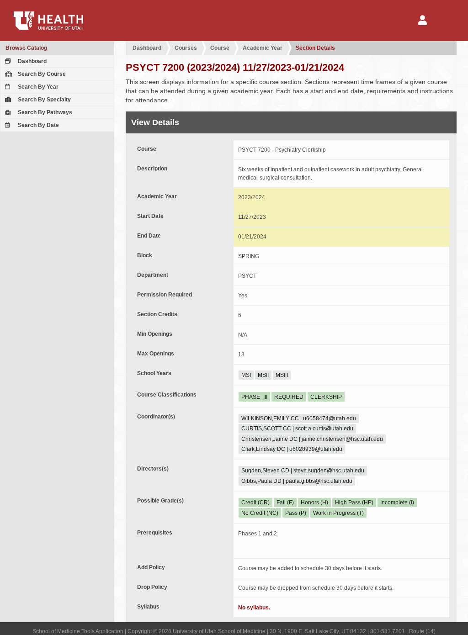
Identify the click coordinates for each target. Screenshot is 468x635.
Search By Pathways (44, 112)
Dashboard (31, 61)
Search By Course (41, 74)
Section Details (315, 48)
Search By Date (37, 125)
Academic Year (262, 48)
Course (219, 48)
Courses (186, 48)
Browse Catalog (26, 48)
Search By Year (37, 87)
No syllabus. (254, 607)
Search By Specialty (43, 99)
